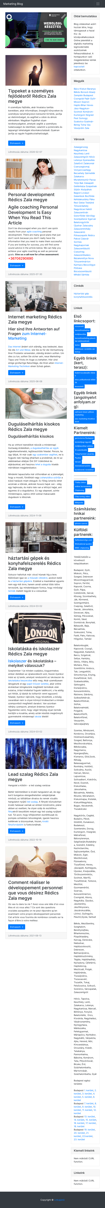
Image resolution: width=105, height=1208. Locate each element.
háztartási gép (81, 293)
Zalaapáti (89, 183)
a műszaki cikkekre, (38, 577)
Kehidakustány (81, 199)
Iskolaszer (17, 661)
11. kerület (87, 1110)
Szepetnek (91, 186)
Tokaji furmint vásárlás (84, 454)
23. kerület (79, 1139)
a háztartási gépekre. (22, 581)
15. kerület (91, 1119)
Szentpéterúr (81, 219)
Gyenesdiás (89, 160)
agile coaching (34, 231)
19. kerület (89, 1129)
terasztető (79, 386)
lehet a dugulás (43, 464)
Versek (78, 462)
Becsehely (79, 173)
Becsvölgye (89, 264)
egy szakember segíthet (45, 454)
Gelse (82, 202)
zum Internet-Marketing (27, 336)
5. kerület (87, 1097)
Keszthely (79, 153)
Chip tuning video (82, 496)
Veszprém (79, 128)
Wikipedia (79, 502)
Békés (77, 92)
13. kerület (89, 1116)
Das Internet (14, 346)
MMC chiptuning (82, 548)
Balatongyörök (81, 222)
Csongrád (79, 98)
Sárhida (85, 274)
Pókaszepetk (81, 235)
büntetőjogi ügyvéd (83, 442)
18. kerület (79, 1126)
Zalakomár (88, 163)
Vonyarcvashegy (82, 170)
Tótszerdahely (81, 206)
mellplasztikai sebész (84, 446)
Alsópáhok (86, 189)
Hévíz (92, 156)
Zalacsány (88, 225)
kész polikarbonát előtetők (85, 381)
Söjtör (77, 189)
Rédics (91, 235)
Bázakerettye (81, 258)
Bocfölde (89, 196)
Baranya (91, 88)
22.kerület (87, 1136)
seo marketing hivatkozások (85, 420)
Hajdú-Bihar (80, 105)
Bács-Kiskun (80, 88)
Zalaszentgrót (81, 156)
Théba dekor (80, 482)
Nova (91, 258)
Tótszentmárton (82, 261)
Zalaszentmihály (82, 228)
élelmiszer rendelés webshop (85, 350)
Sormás (78, 242)
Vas (89, 124)
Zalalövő (78, 163)
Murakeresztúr (81, 179)
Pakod (77, 238)
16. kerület (79, 1123)
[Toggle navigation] (98, 4)
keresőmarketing (82, 330)
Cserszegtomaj (81, 166)
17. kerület (91, 1123)
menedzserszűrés (82, 466)
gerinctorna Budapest (84, 438)
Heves (90, 105)
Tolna (84, 124)
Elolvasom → (16, 143)
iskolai (38, 716)
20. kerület (79, 1133)
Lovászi (85, 192)
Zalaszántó (79, 232)
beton (77, 345)
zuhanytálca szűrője (50, 477)
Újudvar (78, 225)
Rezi (76, 202)
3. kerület (87, 1093)
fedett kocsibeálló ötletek (85, 374)
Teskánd (89, 202)
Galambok (79, 196)
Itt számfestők (81, 450)
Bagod (77, 192)
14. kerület (79, 1119)
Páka (91, 199)
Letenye (78, 160)
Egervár (92, 219)
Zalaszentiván (81, 212)
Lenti (86, 153)
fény (10, 811)
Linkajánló (59, 1199)
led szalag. (33, 801)
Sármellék (90, 173)
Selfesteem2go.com (83, 540)
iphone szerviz (81, 523)
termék (11, 591)
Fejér (87, 98)
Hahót (89, 209)
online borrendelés (83, 486)
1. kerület (88, 1090)
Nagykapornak (81, 245)
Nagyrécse (80, 209)
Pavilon (78, 458)
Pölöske (78, 268)
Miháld (77, 274)
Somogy (83, 118)
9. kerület (87, 1106)
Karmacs (78, 264)
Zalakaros (79, 176)
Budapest (88, 95)
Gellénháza (80, 186)
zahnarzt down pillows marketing (84, 413)
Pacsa (92, 179)
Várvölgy (90, 215)
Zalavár (85, 238)
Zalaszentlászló (82, 248)
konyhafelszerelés (83, 296)
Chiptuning (79, 490)
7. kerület (89, 1103)
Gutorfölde (80, 215)
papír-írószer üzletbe (38, 683)
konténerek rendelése (84, 470)
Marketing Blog (13, 3)
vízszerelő (79, 326)
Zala (87, 128)
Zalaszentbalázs (82, 255)
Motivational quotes (83, 544)
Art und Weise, (24, 349)
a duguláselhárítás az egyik (44, 448)
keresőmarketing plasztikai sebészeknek (85, 339)
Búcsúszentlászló (83, 271)
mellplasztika (80, 334)
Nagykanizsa (80, 150)
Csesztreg (79, 251)
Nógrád (90, 115)
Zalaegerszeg (81, 147)
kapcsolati (79, 66)
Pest (76, 118)
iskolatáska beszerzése (20, 680)
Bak (82, 183)
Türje (77, 183)
